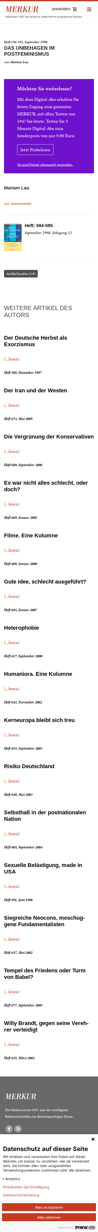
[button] (89, 9)
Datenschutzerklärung (21, 1195)
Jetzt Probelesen (35, 150)
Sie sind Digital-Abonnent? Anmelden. (45, 164)
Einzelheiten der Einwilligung (26, 1187)
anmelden (61, 9)
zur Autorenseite (17, 203)
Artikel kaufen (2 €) (20, 273)
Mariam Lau (19, 62)
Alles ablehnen (49, 1217)
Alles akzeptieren (49, 1207)
